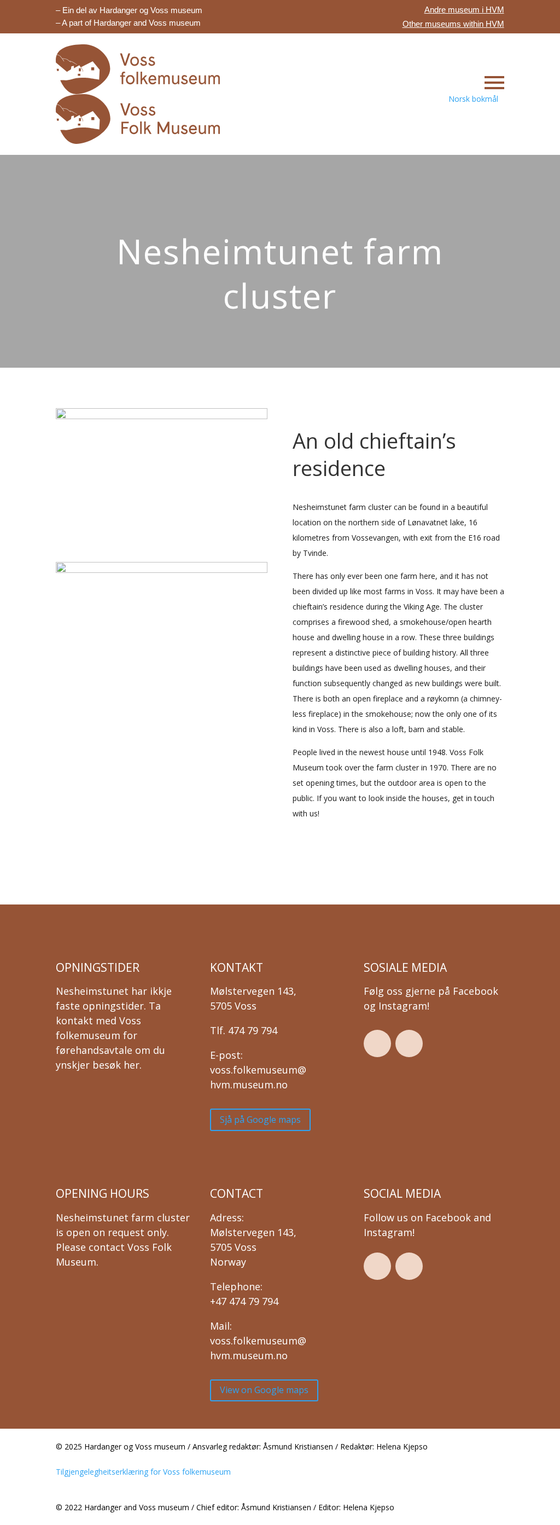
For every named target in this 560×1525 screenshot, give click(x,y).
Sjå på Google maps (260, 1120)
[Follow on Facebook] (377, 1043)
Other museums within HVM (453, 23)
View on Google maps (264, 1390)
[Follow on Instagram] (409, 1043)
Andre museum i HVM (464, 9)
